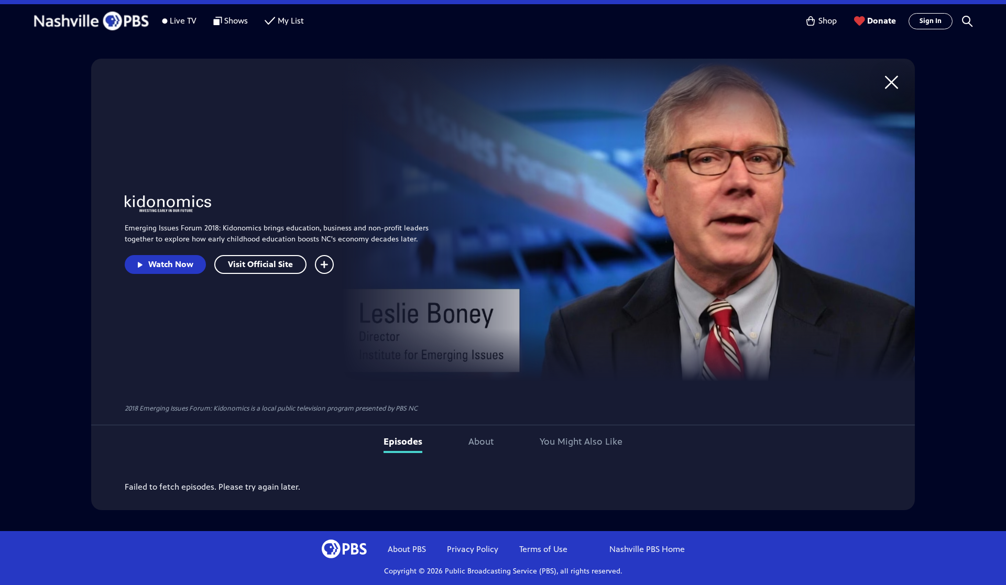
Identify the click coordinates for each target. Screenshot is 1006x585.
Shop (827, 21)
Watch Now (170, 264)
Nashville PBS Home (647, 549)
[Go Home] (891, 82)
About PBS (407, 549)
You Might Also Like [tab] (581, 441)
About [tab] (481, 441)
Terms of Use (543, 549)
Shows (236, 21)
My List (291, 21)
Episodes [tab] (403, 441)
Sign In (931, 21)
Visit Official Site (260, 264)
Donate (881, 21)
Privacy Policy (472, 549)
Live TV (183, 21)
